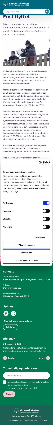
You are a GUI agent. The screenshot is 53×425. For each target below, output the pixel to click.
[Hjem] (16, 4)
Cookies (44, 420)
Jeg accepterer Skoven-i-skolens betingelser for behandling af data (28, 385)
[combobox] (24, 11)
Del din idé (10, 327)
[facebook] (5, 314)
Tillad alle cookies (26, 245)
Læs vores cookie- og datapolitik (23, 388)
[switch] (46, 211)
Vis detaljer (40, 237)
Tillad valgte (26, 253)
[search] (47, 11)
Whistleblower (31, 420)
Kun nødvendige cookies (26, 260)
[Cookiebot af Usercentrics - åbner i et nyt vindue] (39, 163)
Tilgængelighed (15, 420)
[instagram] (13, 314)
